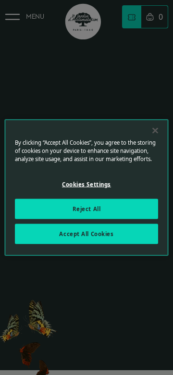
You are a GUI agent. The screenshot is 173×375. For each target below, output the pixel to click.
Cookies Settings (86, 184)
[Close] (155, 130)
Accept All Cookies (86, 234)
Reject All (87, 208)
